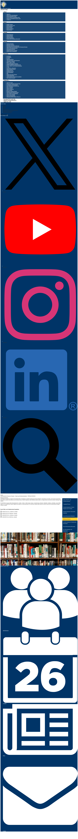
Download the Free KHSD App (13, 85)
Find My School (10, 36)
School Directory (10, 34)
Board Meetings (10, 26)
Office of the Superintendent (12, 15)
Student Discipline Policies (12, 74)
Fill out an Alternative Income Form (13, 83)
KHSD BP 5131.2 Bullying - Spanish (9, 516)
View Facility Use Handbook (12, 93)
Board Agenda (9, 27)
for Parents (9, 56)
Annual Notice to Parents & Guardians (14, 76)
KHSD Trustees (10, 24)
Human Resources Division (12, 50)
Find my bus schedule (11, 94)
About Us (8, 14)
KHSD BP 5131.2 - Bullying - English (9, 515)
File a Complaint (10, 86)
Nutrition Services (10, 71)
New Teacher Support (11, 77)
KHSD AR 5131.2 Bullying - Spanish (9, 513)
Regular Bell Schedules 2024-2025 (13, 38)
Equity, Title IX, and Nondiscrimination (14, 65)
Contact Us (9, 19)
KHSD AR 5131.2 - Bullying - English (9, 511)
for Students (9, 57)
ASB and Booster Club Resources (13, 60)
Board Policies (9, 29)
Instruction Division (10, 44)
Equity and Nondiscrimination (21, 496)
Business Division (10, 43)
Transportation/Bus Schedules (12, 63)
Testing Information (10, 75)
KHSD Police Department (12, 51)
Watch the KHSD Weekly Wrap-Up (13, 96)
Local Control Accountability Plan (13, 17)
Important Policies (10, 59)
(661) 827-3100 (24, 540)
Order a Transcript (10, 89)
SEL (7, 73)
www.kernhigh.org (32, 564)
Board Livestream (10, 28)
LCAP (8, 66)
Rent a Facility (9, 90)
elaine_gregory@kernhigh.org (60, 563)
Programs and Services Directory (13, 45)
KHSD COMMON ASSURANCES (14, 64)
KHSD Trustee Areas (11, 25)
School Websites (10, 35)
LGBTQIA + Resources (11, 68)
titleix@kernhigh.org (38, 562)
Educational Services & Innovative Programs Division (17, 46)
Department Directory (11, 49)
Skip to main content (4, 1)
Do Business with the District (12, 84)
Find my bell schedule (11, 95)
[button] (5, 11)
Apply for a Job (10, 82)
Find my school (10, 88)
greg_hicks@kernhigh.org (15, 563)
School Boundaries (10, 37)
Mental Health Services (11, 69)
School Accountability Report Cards (13, 18)
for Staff (8, 58)
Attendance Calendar (11, 61)
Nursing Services (10, 70)
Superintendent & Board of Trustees (7, 496)
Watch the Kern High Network (12, 92)
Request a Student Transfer (12, 91)
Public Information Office (11, 16)
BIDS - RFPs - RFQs (11, 62)
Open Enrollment (10, 72)
